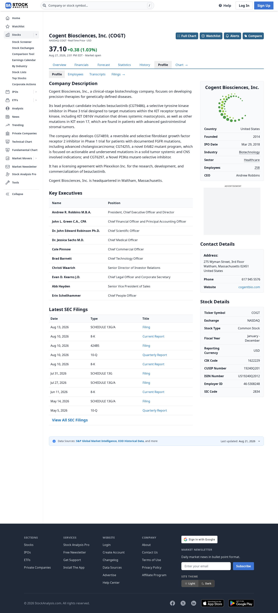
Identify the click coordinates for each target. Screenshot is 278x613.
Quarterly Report (155, 355)
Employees (75, 74)
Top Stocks (19, 78)
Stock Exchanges (23, 48)
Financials (82, 65)
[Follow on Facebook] (172, 603)
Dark (208, 583)
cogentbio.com (249, 287)
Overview (59, 65)
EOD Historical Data (131, 441)
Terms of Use (151, 560)
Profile (163, 65)
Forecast (104, 65)
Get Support (72, 560)
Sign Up (263, 5)
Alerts (234, 36)
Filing (146, 327)
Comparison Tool (23, 54)
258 (257, 168)
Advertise (109, 575)
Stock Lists (19, 72)
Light (191, 583)
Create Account (114, 552)
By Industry (19, 66)
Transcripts (97, 74)
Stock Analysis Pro (76, 545)
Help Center (111, 582)
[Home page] (17, 5)
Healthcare (252, 160)
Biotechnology (249, 152)
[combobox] (97, 5)
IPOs (27, 552)
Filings (116, 74)
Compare (255, 36)
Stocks (28, 545)
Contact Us (150, 552)
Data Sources (112, 567)
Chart (179, 65)
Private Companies (37, 567)
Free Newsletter (74, 552)
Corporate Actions (24, 84)
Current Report (153, 336)
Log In (244, 5)
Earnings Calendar (24, 60)
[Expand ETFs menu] (36, 100)
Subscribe (243, 566)
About (146, 545)
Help (227, 5)
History (145, 65)
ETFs (27, 560)
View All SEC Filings (70, 420)
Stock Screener (22, 42)
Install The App (74, 567)
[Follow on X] (183, 603)
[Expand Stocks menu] (36, 35)
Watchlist (213, 36)
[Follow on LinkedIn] (194, 603)
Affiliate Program (154, 575)
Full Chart (188, 36)
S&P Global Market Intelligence (96, 441)
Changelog (110, 560)
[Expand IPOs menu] (36, 92)
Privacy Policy (151, 567)
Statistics (124, 65)
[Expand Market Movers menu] (36, 158)
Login (107, 545)
